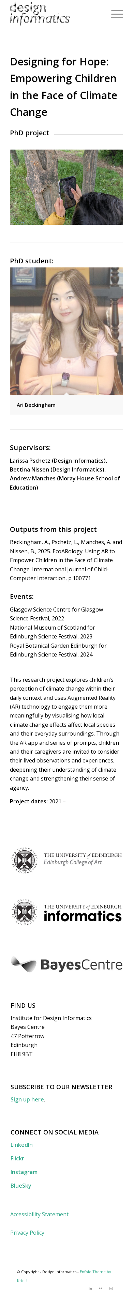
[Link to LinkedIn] (90, 1288)
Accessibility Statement (39, 1214)
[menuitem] (113, 13)
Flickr (17, 1158)
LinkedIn (22, 1144)
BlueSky (21, 1185)
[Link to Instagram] (111, 1288)
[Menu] (113, 13)
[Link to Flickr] (100, 1288)
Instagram (24, 1172)
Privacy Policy (27, 1232)
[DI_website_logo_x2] (55, 13)
